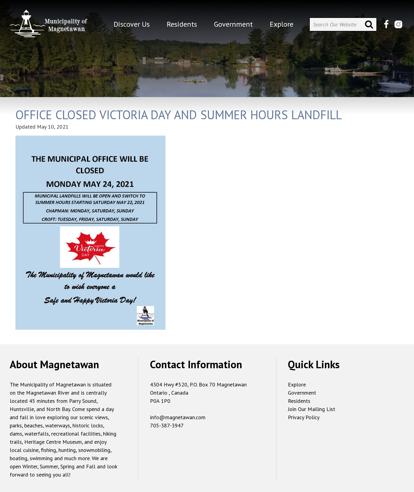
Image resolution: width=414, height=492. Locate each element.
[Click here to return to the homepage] (48, 26)
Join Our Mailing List (311, 409)
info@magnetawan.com (177, 417)
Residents (299, 400)
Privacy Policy (303, 417)
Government (302, 392)
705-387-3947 (167, 425)
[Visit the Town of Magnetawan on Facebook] (386, 24)
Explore (297, 384)
